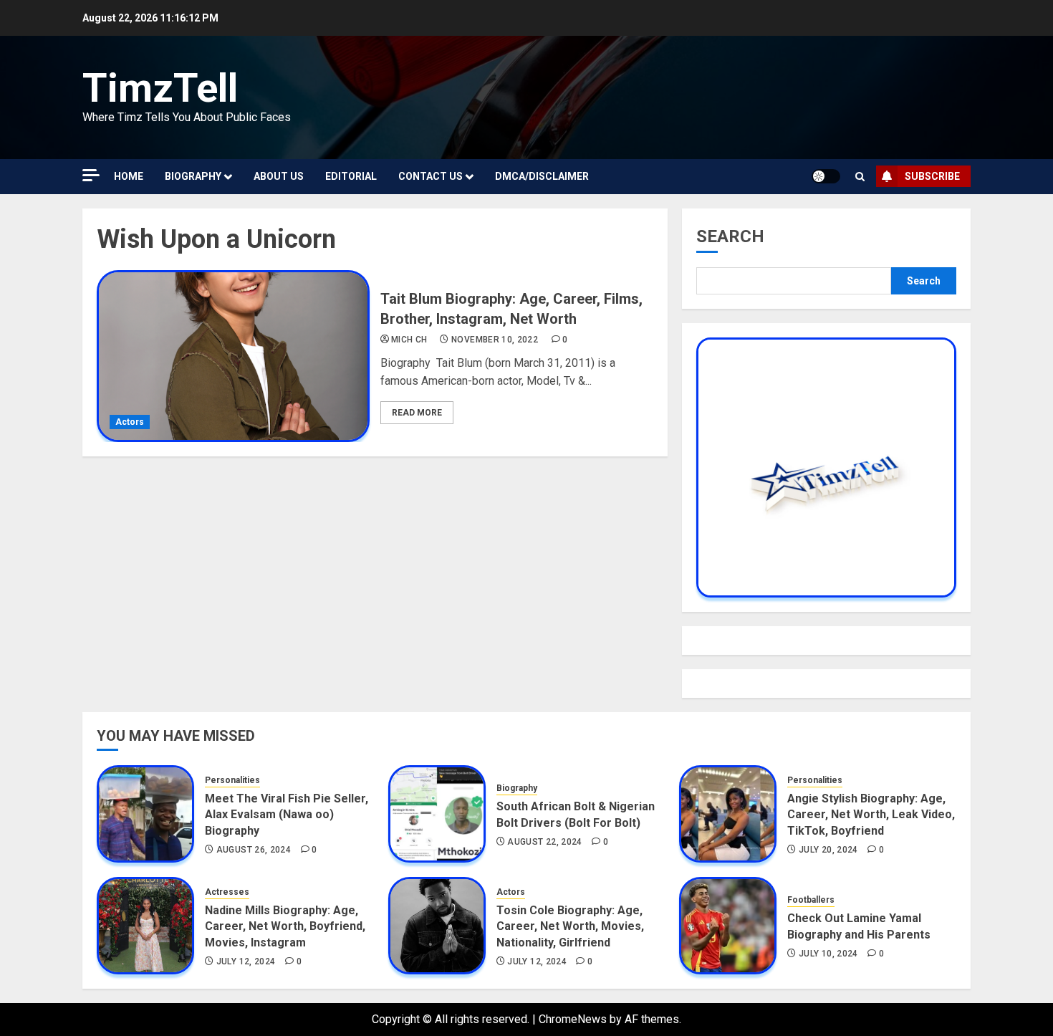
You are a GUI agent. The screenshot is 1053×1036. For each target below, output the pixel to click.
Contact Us (430, 176)
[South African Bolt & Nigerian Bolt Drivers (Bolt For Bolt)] (437, 813)
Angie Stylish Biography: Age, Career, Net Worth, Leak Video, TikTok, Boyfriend (871, 815)
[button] (860, 177)
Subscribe (932, 176)
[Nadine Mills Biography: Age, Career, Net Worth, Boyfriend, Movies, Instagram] (145, 925)
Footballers (811, 900)
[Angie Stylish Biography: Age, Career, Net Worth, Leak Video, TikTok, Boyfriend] (727, 813)
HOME (128, 176)
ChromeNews (573, 1019)
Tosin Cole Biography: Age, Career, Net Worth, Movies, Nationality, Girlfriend (570, 926)
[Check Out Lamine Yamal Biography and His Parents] (727, 925)
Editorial (351, 176)
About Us (279, 176)
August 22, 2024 (544, 842)
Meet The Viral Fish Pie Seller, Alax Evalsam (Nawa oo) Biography (286, 815)
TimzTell (160, 88)
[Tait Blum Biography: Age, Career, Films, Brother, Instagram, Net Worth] (233, 356)
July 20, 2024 (828, 850)
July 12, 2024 (246, 961)
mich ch (409, 340)
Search (730, 236)
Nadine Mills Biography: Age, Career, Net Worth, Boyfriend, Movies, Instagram (285, 926)
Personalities (232, 780)
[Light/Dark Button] (826, 176)
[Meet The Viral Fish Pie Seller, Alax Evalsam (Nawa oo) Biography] (145, 813)
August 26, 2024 (253, 850)
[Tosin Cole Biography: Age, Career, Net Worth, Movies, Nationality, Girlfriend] (437, 925)
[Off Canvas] (91, 175)
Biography (193, 176)
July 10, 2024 (828, 954)
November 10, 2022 (494, 340)
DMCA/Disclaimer (542, 176)
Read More (417, 413)
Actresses (227, 892)
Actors (129, 422)
